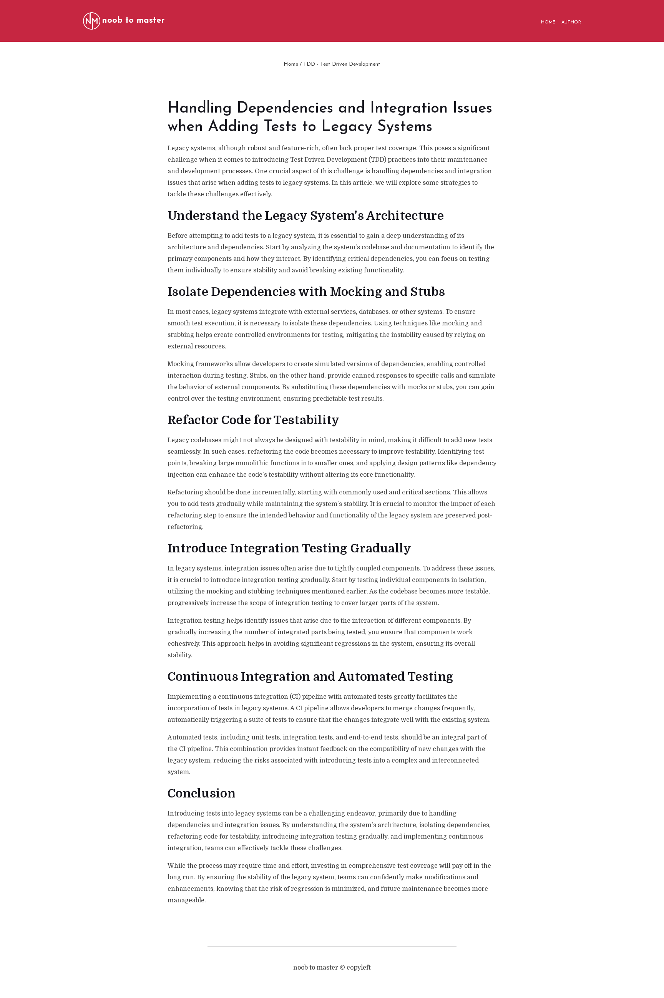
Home (291, 64)
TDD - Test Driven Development (341, 64)
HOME (548, 22)
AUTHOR (571, 22)
